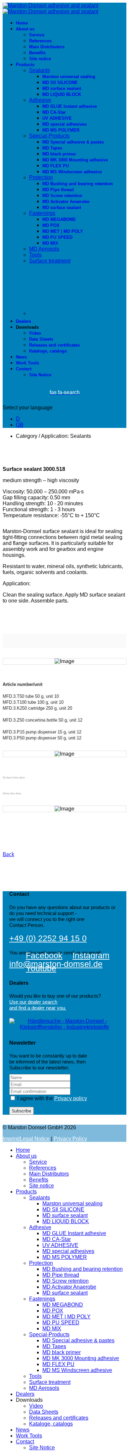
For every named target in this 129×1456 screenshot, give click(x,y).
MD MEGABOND (58, 219)
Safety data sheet (12, 793)
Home (22, 23)
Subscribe (21, 1111)
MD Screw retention (62, 195)
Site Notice (40, 374)
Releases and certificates (54, 345)
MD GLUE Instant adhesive (69, 106)
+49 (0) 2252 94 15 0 (48, 938)
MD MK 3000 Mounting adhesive (75, 159)
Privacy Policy (70, 1139)
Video (35, 333)
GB (19, 425)
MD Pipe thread (58, 189)
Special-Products (49, 136)
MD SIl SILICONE (60, 82)
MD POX (51, 225)
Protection (41, 177)
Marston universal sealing (68, 76)
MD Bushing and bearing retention (77, 183)
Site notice (40, 58)
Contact (23, 368)
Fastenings (42, 213)
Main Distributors (46, 46)
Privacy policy (70, 1098)
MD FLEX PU (55, 165)
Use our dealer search (33, 1002)
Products (25, 64)
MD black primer (59, 153)
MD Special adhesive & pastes (73, 142)
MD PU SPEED (57, 237)
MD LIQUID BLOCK (61, 94)
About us (25, 28)
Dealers (23, 321)
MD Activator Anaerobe (65, 201)
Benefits (37, 52)
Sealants (39, 70)
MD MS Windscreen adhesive (72, 171)
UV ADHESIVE (57, 118)
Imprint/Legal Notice (26, 1139)
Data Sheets (41, 339)
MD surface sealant (61, 88)
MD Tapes (52, 148)
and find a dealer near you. (37, 1008)
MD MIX (50, 243)
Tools (35, 255)
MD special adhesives (64, 124)
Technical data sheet (14, 777)
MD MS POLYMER (60, 130)
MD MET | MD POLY (62, 231)
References (40, 40)
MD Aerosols (44, 249)
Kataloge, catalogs (48, 351)
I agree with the (51, 1098)
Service (36, 34)
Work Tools (27, 362)
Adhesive (40, 100)
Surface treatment (49, 261)
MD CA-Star (54, 112)
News (21, 356)
